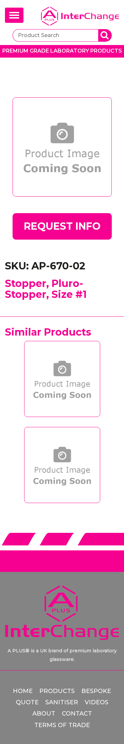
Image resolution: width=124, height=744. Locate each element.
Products (57, 691)
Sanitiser (61, 702)
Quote (27, 702)
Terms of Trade (62, 725)
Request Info (62, 226)
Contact (77, 713)
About (43, 713)
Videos (96, 702)
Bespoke (96, 691)
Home (23, 691)
